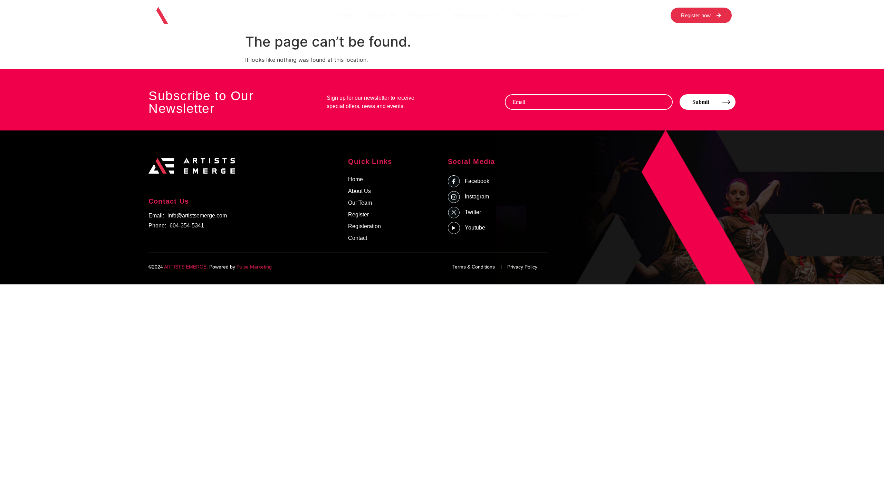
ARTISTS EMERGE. (186, 267)
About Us (381, 15)
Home (345, 15)
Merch (523, 15)
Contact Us (562, 15)
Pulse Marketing (254, 267)
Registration (472, 15)
